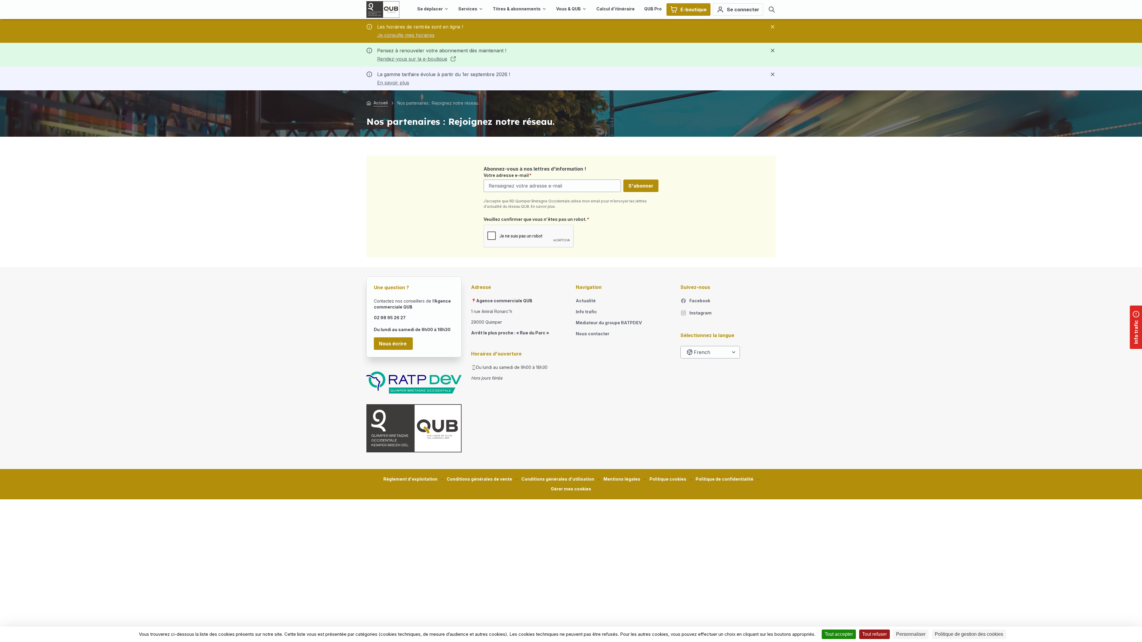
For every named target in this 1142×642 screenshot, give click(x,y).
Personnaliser (910, 634)
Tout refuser (874, 634)
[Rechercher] (772, 9)
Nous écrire (393, 344)
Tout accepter (839, 634)
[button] (571, 489)
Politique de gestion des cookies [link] (969, 634)
